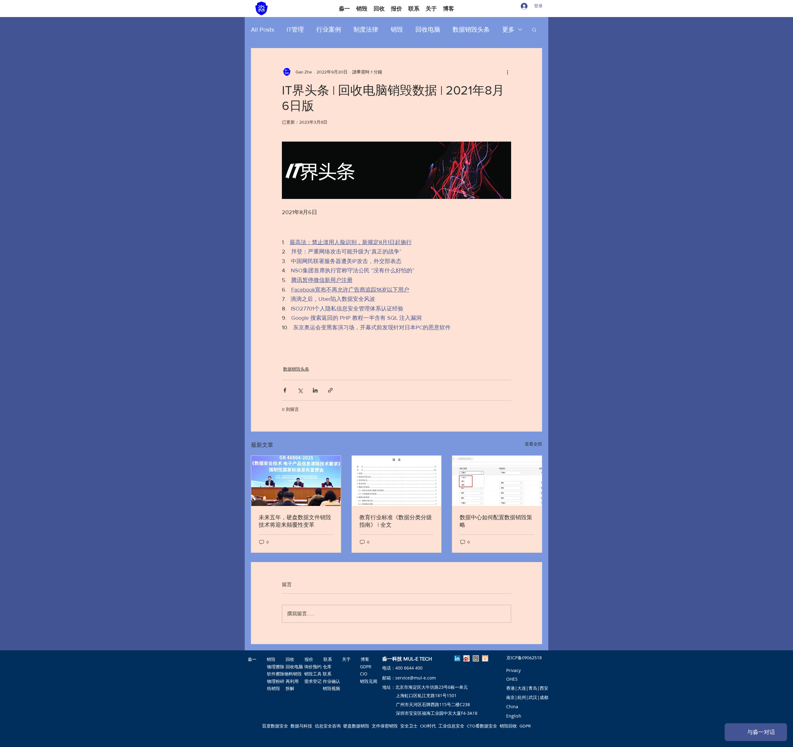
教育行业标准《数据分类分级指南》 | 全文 (395, 521)
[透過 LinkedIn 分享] (315, 390)
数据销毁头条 (471, 29)
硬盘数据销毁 (356, 725)
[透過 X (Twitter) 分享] (300, 390)
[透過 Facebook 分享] (285, 390)
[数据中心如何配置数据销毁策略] (497, 481)
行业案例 (328, 29)
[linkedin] (457, 658)
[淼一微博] (466, 658)
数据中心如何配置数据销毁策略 (496, 521)
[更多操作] (507, 72)
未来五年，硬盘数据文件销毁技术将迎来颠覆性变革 (295, 521)
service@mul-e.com (415, 678)
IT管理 (295, 29)
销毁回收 (508, 725)
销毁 (397, 29)
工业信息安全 (451, 725)
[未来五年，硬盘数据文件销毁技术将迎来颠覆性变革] (296, 481)
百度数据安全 (275, 725)
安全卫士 (409, 725)
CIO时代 (428, 725)
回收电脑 (427, 29)
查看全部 (533, 444)
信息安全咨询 (328, 725)
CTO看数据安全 (482, 725)
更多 (508, 29)
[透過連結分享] (330, 390)
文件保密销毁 (385, 725)
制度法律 (365, 29)
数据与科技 (301, 725)
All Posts (262, 29)
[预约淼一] (485, 658)
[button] (534, 29)
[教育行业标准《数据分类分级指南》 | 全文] (396, 481)
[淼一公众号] (476, 658)
